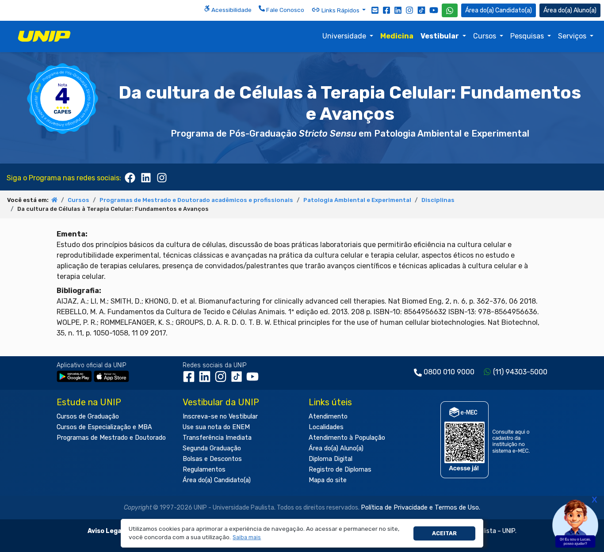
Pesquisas (528, 36)
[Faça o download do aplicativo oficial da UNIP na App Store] (111, 376)
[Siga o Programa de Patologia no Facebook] (130, 177)
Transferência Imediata (217, 438)
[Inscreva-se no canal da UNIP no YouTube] (434, 10)
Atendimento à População (347, 438)
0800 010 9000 (449, 372)
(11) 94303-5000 (520, 372)
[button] (247, 537)
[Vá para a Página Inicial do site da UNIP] (44, 36)
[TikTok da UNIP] (238, 380)
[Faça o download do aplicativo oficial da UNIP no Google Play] (74, 376)
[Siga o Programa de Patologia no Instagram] (162, 177)
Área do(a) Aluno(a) (336, 448)
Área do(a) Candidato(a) (217, 480)
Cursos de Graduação (88, 416)
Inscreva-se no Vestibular (220, 416)
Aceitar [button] (444, 533)
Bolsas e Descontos (212, 459)
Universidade (345, 36)
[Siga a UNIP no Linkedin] (398, 10)
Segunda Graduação (212, 448)
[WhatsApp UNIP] (450, 10)
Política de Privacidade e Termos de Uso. (420, 507)
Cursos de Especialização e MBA (104, 427)
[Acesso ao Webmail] (375, 10)
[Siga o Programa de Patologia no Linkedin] (146, 177)
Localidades (326, 427)
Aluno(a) (584, 10)
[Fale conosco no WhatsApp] (449, 10)
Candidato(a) (513, 10)
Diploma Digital (330, 459)
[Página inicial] (54, 200)
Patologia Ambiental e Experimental (357, 200)
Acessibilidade (231, 9)
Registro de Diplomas (340, 469)
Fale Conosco (284, 9)
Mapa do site (328, 480)
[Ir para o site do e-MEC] (487, 439)
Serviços (573, 36)
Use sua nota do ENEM (216, 427)
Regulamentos (204, 469)
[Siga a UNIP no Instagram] (409, 10)
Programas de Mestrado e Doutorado (111, 438)
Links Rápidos (340, 10)
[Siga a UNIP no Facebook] (386, 10)
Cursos (485, 36)
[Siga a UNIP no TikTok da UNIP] (421, 10)
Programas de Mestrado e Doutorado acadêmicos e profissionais (196, 200)
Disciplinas (438, 200)
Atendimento (328, 416)
